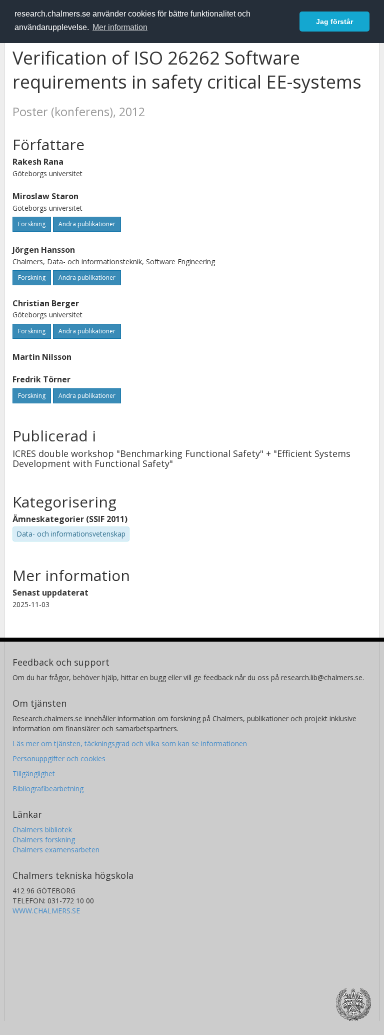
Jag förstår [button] (334, 22)
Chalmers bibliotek (42, 829)
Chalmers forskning (43, 839)
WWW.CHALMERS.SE (46, 910)
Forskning (32, 224)
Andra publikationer (87, 224)
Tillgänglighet (33, 773)
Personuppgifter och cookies (59, 758)
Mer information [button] (120, 27)
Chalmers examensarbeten (56, 849)
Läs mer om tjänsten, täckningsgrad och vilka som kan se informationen (129, 743)
